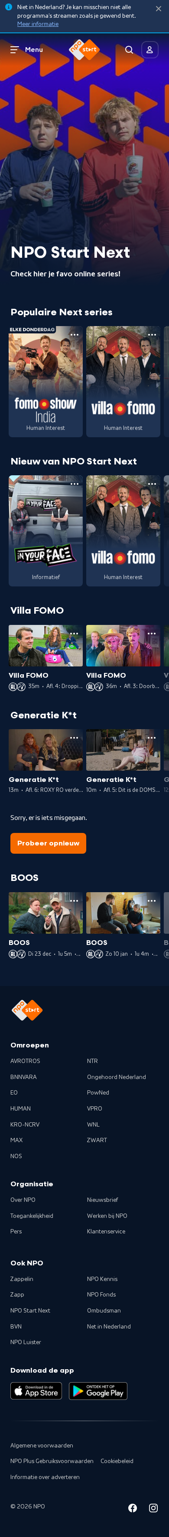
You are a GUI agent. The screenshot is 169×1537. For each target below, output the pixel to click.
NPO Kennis (102, 1279)
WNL (93, 1125)
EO (14, 1093)
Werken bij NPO (107, 1216)
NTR (92, 1061)
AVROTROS (25, 1061)
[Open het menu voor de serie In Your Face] (74, 484)
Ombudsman (104, 1311)
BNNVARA (23, 1077)
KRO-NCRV (24, 1125)
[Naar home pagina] (84, 49)
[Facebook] (132, 1509)
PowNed (98, 1093)
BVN (16, 1327)
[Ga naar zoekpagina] (129, 49)
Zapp (17, 1295)
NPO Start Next (30, 1311)
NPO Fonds (101, 1295)
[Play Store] (98, 1390)
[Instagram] (153, 1509)
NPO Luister (25, 1342)
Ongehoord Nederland (116, 1077)
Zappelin (21, 1279)
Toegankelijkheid (31, 1216)
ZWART (97, 1140)
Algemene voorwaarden (41, 1446)
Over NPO (23, 1200)
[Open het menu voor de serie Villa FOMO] (152, 335)
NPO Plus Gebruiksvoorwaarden (52, 1461)
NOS (16, 1156)
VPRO (94, 1109)
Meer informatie (37, 24)
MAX (16, 1140)
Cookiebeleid (117, 1461)
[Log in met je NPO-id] (150, 49)
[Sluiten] (158, 8)
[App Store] (36, 1390)
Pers (16, 1232)
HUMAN (20, 1109)
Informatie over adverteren (45, 1477)
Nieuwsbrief (102, 1200)
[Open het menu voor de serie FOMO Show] (74, 335)
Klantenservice (106, 1232)
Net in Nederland (109, 1327)
